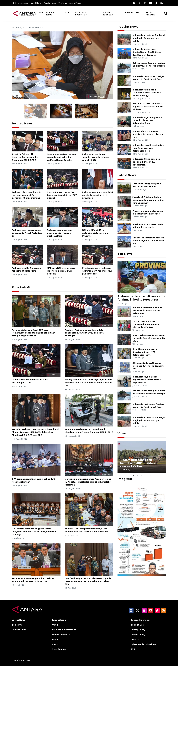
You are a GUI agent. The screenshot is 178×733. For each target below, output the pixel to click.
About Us (136, 639)
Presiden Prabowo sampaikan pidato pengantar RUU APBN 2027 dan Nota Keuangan (84, 333)
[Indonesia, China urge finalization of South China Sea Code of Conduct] (124, 53)
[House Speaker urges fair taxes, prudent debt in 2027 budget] (62, 179)
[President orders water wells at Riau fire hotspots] (124, 228)
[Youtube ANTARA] (150, 3)
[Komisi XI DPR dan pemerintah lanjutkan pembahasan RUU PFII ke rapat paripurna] (89, 509)
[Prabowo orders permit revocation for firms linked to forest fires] (142, 277)
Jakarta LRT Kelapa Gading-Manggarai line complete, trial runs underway (148, 200)
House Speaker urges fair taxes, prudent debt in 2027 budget (62, 195)
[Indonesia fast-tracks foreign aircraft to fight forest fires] (124, 80)
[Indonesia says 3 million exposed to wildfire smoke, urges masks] (124, 381)
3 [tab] (141, 475)
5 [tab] (150, 475)
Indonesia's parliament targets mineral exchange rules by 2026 (96, 157)
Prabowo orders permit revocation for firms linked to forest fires (142, 298)
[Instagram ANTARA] (145, 3)
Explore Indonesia (107, 13)
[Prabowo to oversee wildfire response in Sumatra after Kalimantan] (124, 311)
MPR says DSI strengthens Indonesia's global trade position (61, 271)
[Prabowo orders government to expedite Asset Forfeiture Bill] (27, 216)
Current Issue (51, 13)
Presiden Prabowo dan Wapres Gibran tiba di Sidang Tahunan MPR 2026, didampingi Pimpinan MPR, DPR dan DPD (35, 432)
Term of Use (137, 625)
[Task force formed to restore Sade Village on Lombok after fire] (124, 241)
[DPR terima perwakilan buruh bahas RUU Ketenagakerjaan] (36, 460)
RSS (133, 649)
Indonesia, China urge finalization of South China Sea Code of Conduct (147, 52)
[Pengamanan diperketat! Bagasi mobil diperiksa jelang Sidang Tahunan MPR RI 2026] (89, 410)
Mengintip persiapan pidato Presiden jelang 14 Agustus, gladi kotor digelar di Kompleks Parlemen (88, 482)
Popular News (50, 3)
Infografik (125, 479)
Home (41, 12)
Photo (139, 12)
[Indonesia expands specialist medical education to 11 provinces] (97, 179)
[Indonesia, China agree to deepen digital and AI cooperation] (124, 163)
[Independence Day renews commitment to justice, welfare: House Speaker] (62, 141)
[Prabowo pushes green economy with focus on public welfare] (62, 216)
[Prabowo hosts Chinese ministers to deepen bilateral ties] (124, 135)
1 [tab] (133, 475)
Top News (62, 3)
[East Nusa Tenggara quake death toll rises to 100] (124, 187)
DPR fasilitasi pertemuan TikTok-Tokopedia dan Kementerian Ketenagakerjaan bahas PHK (88, 581)
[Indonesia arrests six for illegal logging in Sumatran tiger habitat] (124, 39)
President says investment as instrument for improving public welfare (97, 271)
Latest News (36, 3)
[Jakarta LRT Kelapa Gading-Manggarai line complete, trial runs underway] (124, 201)
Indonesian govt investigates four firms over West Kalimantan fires (148, 148)
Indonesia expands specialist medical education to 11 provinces (97, 195)
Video (122, 433)
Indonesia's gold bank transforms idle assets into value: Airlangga (147, 93)
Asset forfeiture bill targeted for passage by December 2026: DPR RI (25, 157)
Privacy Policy (138, 629)
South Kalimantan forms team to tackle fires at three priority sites (149, 338)
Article (129, 12)
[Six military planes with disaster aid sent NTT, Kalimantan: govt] (124, 353)
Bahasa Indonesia (20, 3)
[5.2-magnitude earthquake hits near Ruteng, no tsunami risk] (124, 367)
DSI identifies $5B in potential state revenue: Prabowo (95, 233)
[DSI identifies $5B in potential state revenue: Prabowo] (97, 216)
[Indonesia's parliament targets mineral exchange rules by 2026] (97, 141)
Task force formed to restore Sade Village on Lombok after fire (148, 240)
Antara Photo (75, 3)
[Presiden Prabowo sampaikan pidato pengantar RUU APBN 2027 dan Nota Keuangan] (89, 310)
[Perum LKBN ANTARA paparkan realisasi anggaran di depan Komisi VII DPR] (36, 559)
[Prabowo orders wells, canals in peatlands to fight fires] (124, 215)
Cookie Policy (138, 634)
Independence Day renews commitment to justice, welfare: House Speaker (61, 157)
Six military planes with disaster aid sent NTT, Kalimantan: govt (145, 352)
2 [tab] (137, 475)
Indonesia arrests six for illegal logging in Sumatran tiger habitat (149, 38)
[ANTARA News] (24, 13)
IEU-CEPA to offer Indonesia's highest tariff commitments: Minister (148, 106)
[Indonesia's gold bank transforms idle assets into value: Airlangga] (124, 93)
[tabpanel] (142, 457)
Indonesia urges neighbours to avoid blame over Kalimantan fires (147, 120)
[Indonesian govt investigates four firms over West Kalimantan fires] (124, 149)
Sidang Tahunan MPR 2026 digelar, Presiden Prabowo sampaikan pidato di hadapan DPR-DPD (88, 382)
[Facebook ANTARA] (134, 3)
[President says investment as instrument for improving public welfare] (97, 254)
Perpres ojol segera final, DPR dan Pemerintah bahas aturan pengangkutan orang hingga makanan (33, 333)
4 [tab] (146, 475)
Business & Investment (81, 13)
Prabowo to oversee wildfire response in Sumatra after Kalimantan (147, 310)
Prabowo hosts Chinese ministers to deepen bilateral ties (148, 134)
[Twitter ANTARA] (139, 3)
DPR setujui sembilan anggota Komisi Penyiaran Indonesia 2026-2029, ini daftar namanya (34, 531)
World (68, 12)
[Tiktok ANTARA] (156, 3)
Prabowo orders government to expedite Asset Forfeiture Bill (27, 233)
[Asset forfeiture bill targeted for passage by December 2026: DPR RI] (27, 141)
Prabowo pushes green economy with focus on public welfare (59, 233)
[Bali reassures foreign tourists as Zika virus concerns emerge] (124, 67)
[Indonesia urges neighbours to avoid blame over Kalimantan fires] (124, 121)
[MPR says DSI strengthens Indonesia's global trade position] (62, 254)
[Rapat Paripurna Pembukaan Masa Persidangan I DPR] (36, 360)
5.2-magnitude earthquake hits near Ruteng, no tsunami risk (148, 366)
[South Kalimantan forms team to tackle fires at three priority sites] (124, 339)
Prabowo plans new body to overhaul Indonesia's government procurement (26, 195)
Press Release (150, 13)
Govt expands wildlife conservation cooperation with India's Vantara (146, 324)
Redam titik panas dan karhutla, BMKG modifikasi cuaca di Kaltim (138, 463)
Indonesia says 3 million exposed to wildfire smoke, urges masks (147, 380)
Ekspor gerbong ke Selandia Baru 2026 (140, 567)
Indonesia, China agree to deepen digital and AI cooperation (146, 162)
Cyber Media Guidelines (143, 644)
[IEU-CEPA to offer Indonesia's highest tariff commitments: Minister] (124, 107)
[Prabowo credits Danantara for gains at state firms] (27, 254)
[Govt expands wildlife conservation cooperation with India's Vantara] (124, 325)
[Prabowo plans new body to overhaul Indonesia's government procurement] (27, 179)
